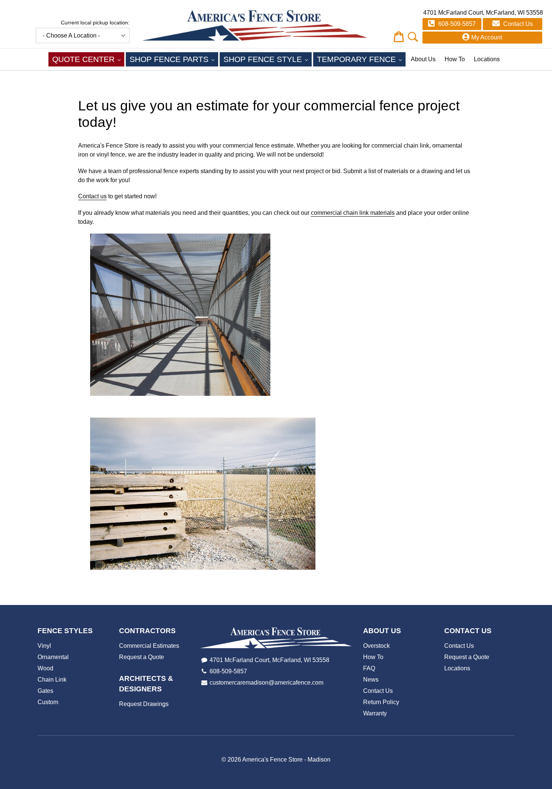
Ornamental (53, 657)
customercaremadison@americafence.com (266, 682)
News (371, 679)
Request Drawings (144, 704)
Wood (45, 668)
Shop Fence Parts (174, 58)
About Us (423, 59)
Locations (487, 59)
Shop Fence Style (267, 58)
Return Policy (381, 702)
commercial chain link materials (353, 213)
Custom (48, 702)
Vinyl (44, 646)
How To (455, 59)
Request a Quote (141, 657)
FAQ (369, 668)
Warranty (375, 713)
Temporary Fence (361, 58)
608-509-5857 (456, 24)
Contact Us (517, 24)
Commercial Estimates (149, 646)
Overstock (376, 646)
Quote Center (88, 58)
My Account (486, 37)
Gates (45, 691)
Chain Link (52, 679)
